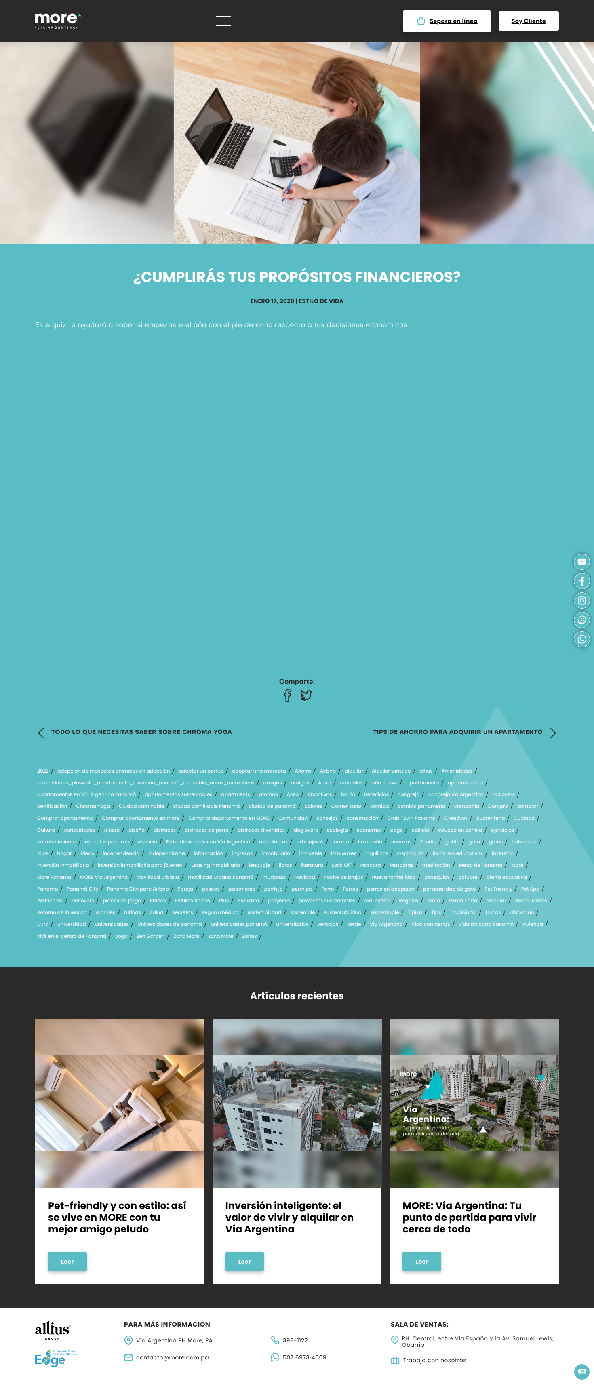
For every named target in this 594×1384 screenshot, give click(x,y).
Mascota (370, 865)
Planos (158, 901)
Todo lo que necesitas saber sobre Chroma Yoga (141, 732)
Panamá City (82, 889)
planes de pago (122, 901)
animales (351, 783)
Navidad (305, 878)
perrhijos (302, 889)
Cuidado (524, 819)
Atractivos (320, 795)
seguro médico (220, 913)
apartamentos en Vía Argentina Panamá (86, 795)
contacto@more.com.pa (172, 1357)
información (208, 854)
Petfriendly (50, 901)
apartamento (422, 783)
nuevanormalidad (394, 878)
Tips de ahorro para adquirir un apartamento (458, 732)
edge (396, 830)
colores (313, 806)
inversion (503, 854)
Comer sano (346, 806)
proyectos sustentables (327, 901)
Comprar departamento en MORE (229, 819)
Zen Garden (151, 937)
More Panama (54, 878)
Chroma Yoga (93, 806)
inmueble (310, 854)
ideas (87, 854)
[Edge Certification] (74, 1358)
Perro (328, 889)
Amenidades (456, 771)
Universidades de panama (170, 924)
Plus (224, 901)
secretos (183, 913)
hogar (64, 854)
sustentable (385, 913)
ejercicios (502, 830)
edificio (420, 830)
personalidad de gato (449, 889)
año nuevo (385, 783)
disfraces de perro (207, 830)
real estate (377, 901)
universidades (111, 924)
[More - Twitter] (306, 695)
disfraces (165, 830)
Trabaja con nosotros (434, 1360)
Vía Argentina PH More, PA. (175, 1340)
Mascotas (401, 865)
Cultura (46, 830)
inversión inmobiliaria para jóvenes (140, 865)
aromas (268, 795)
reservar (496, 901)
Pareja (185, 889)
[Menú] (223, 21)
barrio (348, 795)
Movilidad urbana (158, 878)
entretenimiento (56, 842)
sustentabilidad (342, 913)
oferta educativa (507, 878)
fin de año (370, 842)
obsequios (437, 878)
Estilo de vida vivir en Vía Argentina (208, 842)
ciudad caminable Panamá (206, 806)
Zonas (249, 937)
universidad (71, 924)
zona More (220, 937)
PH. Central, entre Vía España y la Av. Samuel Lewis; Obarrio (478, 1342)
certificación (52, 806)
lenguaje (259, 865)
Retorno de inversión (61, 913)
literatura (312, 865)
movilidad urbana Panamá (220, 878)
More (517, 865)
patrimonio (241, 889)
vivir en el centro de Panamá (71, 937)
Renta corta (463, 901)
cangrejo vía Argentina (456, 795)
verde (354, 924)
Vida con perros (431, 924)
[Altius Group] (74, 1330)
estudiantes (273, 842)
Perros (350, 889)
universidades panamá (239, 924)
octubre (468, 878)
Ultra (42, 924)
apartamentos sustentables (178, 795)
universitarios (292, 924)
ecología (337, 830)
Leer (67, 1262)
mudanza (274, 878)
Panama (47, 889)
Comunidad (293, 819)
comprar (528, 806)
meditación (436, 865)
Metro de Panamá (481, 865)
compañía (466, 806)
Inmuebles (343, 854)
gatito (452, 842)
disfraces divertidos (261, 830)
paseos (211, 889)
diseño (136, 830)
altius (425, 771)
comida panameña (421, 806)
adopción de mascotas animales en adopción (113, 771)
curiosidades (79, 830)
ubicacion (522, 913)
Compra (498, 806)
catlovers (504, 795)
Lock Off (341, 865)
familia (341, 842)
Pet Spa (530, 889)
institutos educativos (458, 854)
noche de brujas (343, 878)
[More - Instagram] (582, 600)
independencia (121, 854)
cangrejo (408, 795)
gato (474, 842)
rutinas (132, 913)
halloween (524, 842)
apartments (235, 795)
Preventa (248, 901)
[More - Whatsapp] (582, 639)
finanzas (401, 842)
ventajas (328, 924)
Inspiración (410, 854)
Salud (157, 913)
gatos (496, 842)
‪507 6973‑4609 (304, 1357)
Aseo (293, 795)
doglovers (306, 830)
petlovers (83, 901)
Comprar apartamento (65, 819)
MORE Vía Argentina (104, 878)
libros (285, 865)
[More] (58, 21)
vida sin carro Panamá (486, 924)
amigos (300, 783)
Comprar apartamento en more (140, 819)
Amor (324, 783)
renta (433, 901)
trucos (493, 913)
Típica (415, 913)
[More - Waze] (582, 620)
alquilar (354, 771)
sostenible (302, 913)
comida (379, 806)
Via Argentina (386, 924)
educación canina (460, 830)
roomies (105, 913)
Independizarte (166, 854)
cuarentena (490, 819)
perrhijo (273, 889)
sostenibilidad (264, 913)
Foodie (428, 842)
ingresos (242, 854)
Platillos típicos (193, 901)
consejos (327, 819)
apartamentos (465, 783)
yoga (121, 937)
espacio (147, 842)
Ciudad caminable (141, 806)
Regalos (409, 901)
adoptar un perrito (201, 771)
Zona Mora (187, 937)
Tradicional (463, 913)
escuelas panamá (107, 842)
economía (369, 830)
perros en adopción (391, 889)
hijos (42, 854)
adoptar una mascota (259, 771)
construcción (362, 819)
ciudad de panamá (272, 806)
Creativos (456, 819)
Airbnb (328, 771)
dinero (112, 830)
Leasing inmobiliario (216, 865)
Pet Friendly (498, 889)
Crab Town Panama (412, 819)
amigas (272, 783)
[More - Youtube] (582, 562)
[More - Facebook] (287, 695)
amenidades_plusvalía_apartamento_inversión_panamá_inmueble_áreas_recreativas (146, 783)
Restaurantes (531, 901)
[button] (582, 1372)
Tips (436, 913)
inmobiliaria (275, 854)
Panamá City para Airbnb (138, 889)
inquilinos (376, 854)
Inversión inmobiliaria (63, 865)
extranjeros (310, 842)
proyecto (279, 901)
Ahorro (303, 771)
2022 (42, 771)
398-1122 (295, 1340)
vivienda (532, 924)
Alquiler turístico (391, 771)
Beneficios (376, 795)
